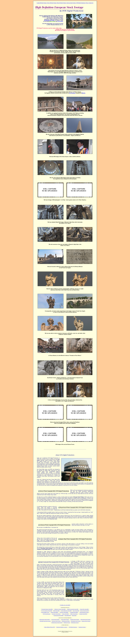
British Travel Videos (74, 613)
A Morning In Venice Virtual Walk (60, 609)
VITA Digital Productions (73, 627)
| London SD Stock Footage (42, 2)
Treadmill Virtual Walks (74, 612)
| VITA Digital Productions (80, 2)
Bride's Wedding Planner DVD (49, 627)
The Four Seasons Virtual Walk (46, 610)
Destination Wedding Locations (61, 627)
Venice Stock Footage (65, 619)
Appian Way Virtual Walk (84, 609)
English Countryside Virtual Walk (72, 609)
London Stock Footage (55, 619)
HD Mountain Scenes (75, 622)
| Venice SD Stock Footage (52, 2)
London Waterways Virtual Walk (66, 610)
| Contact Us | (91, 2)
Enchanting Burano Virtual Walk (47, 609)
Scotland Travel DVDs (83, 613)
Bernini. (83, 93)
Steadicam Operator (82, 627)
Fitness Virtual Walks (54, 612)
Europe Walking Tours (45, 612)
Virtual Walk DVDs (68, 615)
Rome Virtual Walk (76, 610)
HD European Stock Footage (45, 619)
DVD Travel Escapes (46, 613)
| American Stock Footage (71, 2)
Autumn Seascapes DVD (84, 610)
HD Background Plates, (49, 20)
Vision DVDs (74, 615)
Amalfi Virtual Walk (56, 610)
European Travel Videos (56, 613)
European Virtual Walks (64, 612)
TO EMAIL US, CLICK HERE (65, 605)
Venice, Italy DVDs (65, 613)
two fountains (72, 93)
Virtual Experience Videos (84, 612)
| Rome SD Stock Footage (61, 2)
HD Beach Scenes (67, 622)
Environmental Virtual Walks (58, 615)
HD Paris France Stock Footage (57, 622)
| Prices (87, 2)
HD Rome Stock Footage (74, 619)
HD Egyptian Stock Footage (85, 619)
